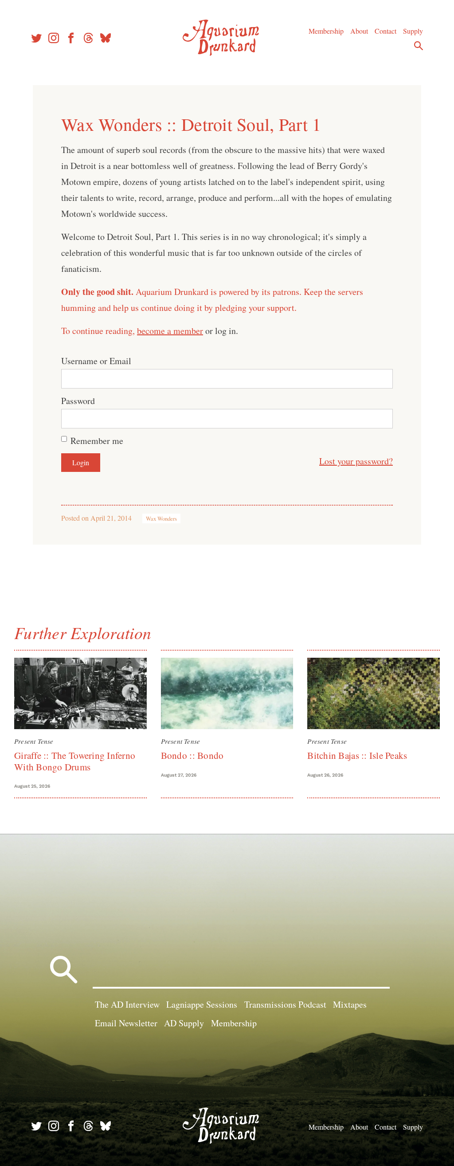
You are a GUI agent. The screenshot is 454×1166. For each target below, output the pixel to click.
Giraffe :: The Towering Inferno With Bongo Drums (74, 761)
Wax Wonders (161, 518)
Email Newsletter (126, 1023)
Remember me (96, 441)
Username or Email (96, 361)
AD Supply (184, 1023)
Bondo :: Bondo (192, 755)
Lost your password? (356, 461)
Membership (326, 30)
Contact (385, 30)
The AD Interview (127, 1004)
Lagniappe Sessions (201, 1004)
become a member (170, 331)
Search (418, 45)
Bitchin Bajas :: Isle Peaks (357, 755)
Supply (413, 30)
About (359, 30)
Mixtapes (350, 1004)
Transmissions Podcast (285, 1004)
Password (78, 401)
